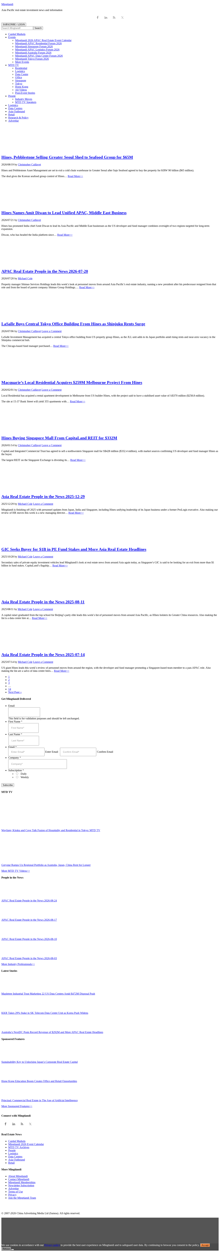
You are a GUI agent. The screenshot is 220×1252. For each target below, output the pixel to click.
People (12, 1150)
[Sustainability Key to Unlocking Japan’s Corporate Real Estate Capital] (9, 1058)
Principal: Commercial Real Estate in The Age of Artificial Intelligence (39, 1100)
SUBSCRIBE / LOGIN (14, 24)
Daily (24, 773)
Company (14, 757)
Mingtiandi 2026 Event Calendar (26, 1144)
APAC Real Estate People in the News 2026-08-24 (29, 900)
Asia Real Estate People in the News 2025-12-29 (43, 496)
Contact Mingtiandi (18, 1179)
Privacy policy (52, 1245)
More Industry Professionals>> (18, 964)
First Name (15, 721)
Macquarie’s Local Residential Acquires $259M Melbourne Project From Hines (71, 382)
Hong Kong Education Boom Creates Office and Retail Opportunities (39, 1081)
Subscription (16, 770)
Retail (11, 1162)
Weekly (25, 777)
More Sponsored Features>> (16, 1106)
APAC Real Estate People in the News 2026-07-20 (44, 271)
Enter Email (51, 751)
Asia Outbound (16, 1159)
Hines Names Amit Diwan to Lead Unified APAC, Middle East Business (63, 212)
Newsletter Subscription (21, 1185)
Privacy (12, 1194)
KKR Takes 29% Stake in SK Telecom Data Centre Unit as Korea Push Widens (44, 1012)
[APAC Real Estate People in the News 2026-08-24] (9, 897)
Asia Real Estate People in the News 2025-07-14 (43, 654)
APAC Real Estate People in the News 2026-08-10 (29, 939)
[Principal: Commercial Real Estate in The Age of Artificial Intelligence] (9, 1097)
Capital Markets (16, 1141)
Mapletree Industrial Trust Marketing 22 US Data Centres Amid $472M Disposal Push (48, 993)
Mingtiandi (7, 4)
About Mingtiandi (18, 1176)
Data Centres (15, 1156)
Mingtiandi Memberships (21, 1182)
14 (9, 689)
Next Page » (15, 692)
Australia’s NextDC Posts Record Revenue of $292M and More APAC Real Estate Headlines (52, 1032)
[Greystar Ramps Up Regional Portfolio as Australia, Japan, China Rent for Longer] (31, 861)
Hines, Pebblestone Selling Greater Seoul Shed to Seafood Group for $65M (67, 157)
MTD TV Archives (18, 1147)
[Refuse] (12, 1249)
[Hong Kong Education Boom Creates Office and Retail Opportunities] (9, 1078)
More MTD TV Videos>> (15, 870)
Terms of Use (15, 1191)
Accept (205, 1245)
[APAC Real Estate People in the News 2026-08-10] (9, 935)
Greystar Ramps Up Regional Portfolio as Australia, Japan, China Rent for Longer (46, 865)
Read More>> (75, 176)
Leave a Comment (52, 331)
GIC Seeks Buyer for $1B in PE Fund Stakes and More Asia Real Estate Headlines (73, 549)
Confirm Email (105, 751)
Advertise (13, 1188)
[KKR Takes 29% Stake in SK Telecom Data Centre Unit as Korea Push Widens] (9, 1009)
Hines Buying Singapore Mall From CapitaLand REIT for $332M (59, 438)
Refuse (6, 1249)
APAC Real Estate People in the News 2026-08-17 (29, 919)
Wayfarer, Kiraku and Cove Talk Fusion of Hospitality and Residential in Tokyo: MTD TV (50, 830)
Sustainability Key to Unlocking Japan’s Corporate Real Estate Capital (39, 1061)
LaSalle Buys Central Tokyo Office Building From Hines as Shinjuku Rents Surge (73, 324)
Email (11, 705)
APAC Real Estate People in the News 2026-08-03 (29, 958)
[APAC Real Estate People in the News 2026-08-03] (9, 955)
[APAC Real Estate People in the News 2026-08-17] (9, 916)
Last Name (15, 734)
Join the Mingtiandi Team (22, 1197)
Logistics (13, 1153)
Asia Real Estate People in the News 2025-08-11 (43, 602)
